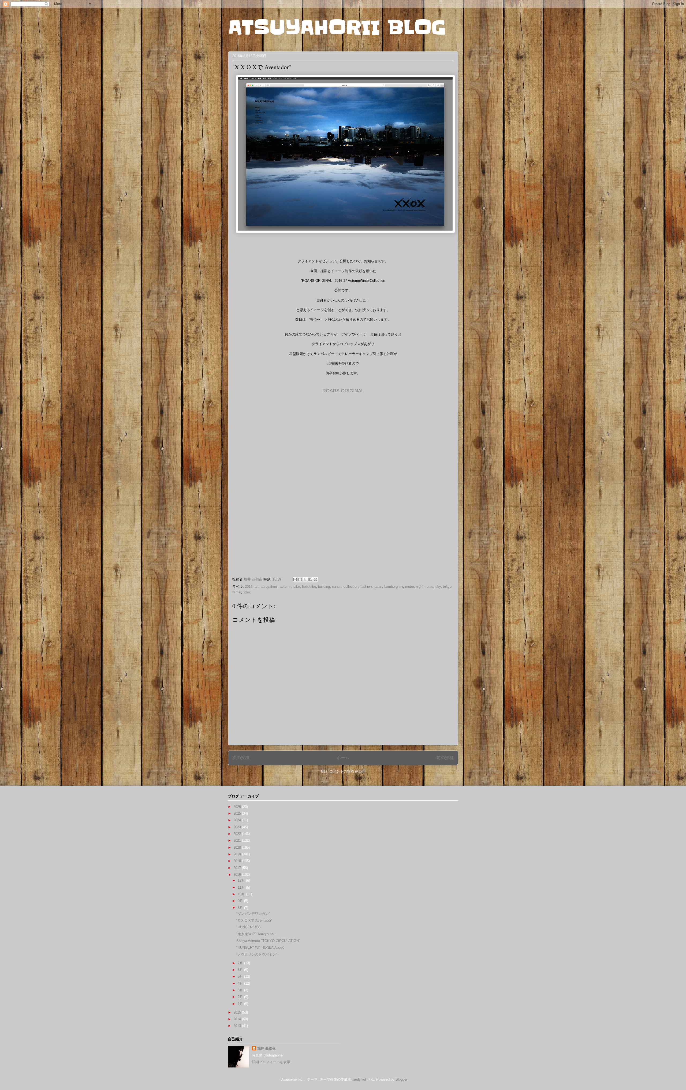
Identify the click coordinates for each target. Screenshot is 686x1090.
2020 (237, 847)
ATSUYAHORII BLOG (337, 27)
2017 (237, 868)
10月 (242, 894)
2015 (237, 1012)
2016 (248, 587)
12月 (242, 880)
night (419, 587)
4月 (241, 983)
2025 (237, 813)
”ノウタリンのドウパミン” (256, 954)
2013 (237, 1026)
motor (409, 587)
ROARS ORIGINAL (343, 390)
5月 (241, 976)
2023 (237, 827)
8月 (241, 908)
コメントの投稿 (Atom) (348, 771)
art (257, 587)
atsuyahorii (269, 587)
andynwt (359, 1079)
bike (296, 587)
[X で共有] (305, 579)
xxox (247, 592)
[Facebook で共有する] (310, 579)
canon (336, 587)
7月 (241, 963)
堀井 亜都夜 (266, 1048)
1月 (241, 1004)
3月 (241, 990)
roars (429, 587)
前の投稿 (445, 757)
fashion (366, 587)
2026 (237, 807)
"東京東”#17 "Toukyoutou (255, 934)
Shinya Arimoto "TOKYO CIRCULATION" (268, 941)
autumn (285, 587)
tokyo (447, 587)
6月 (241, 970)
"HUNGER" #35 (248, 927)
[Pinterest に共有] (315, 579)
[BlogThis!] (300, 579)
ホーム (343, 757)
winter (236, 592)
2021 (237, 840)
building (324, 587)
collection (351, 587)
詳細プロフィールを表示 (271, 1062)
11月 (242, 887)
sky (438, 587)
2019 (237, 854)
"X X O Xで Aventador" (254, 920)
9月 (241, 901)
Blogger (401, 1079)
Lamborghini (393, 587)
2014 (237, 1019)
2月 (241, 997)
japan (378, 587)
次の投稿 (240, 757)
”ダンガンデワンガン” (253, 914)
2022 (237, 834)
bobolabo (309, 587)
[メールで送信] (295, 579)
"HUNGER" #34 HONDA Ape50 (260, 947)
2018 (237, 861)
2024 (237, 820)
